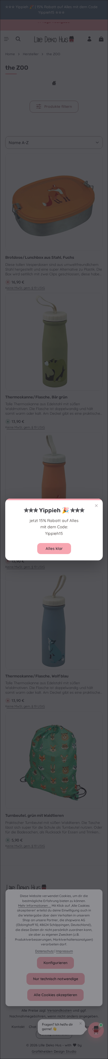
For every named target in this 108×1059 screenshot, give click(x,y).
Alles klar (54, 548)
